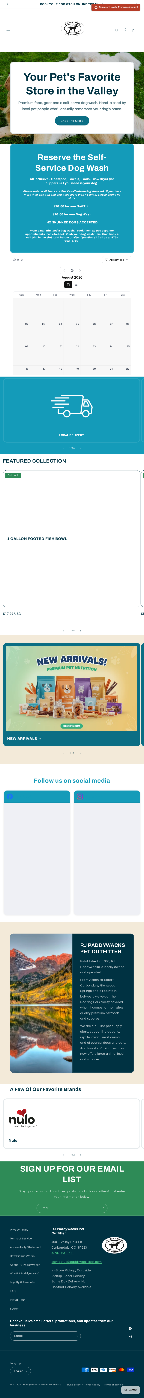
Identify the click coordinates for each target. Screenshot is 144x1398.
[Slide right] (80, 448)
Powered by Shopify (49, 1385)
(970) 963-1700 (63, 1253)
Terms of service (113, 1385)
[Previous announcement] (7, 4)
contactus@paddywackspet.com (77, 1262)
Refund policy (73, 1385)
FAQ (13, 1291)
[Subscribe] (103, 1208)
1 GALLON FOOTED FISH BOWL (37, 539)
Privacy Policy (19, 1229)
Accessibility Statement (26, 1247)
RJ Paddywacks (29, 1385)
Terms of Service (21, 1238)
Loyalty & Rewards (22, 1282)
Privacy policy (92, 1385)
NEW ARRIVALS (22, 738)
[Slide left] (63, 448)
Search (15, 1308)
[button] (8, 30)
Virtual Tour (17, 1300)
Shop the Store (72, 120)
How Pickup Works (22, 1256)
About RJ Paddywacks (25, 1265)
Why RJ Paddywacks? (25, 1273)
